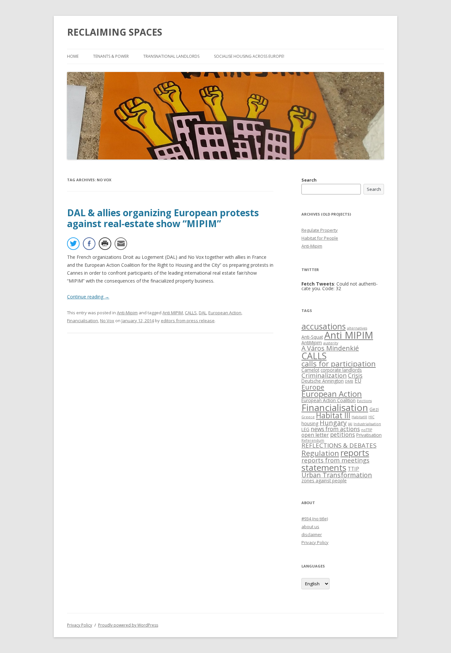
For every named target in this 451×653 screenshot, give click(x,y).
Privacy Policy (315, 542)
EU (358, 380)
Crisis (355, 375)
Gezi (374, 409)
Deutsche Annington (322, 381)
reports (354, 453)
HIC (371, 417)
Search (309, 180)
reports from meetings (335, 460)
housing (309, 423)
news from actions (335, 429)
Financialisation (82, 321)
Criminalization (324, 375)
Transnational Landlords (171, 56)
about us (310, 527)
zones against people (324, 480)
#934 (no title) (314, 519)
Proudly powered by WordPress (128, 625)
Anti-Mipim (127, 313)
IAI (350, 424)
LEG (305, 429)
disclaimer (311, 534)
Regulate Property (319, 230)
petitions (342, 434)
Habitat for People (319, 238)
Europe (312, 387)
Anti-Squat (312, 337)
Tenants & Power (111, 56)
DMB (349, 381)
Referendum (312, 440)
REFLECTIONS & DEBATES (338, 445)
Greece (308, 417)
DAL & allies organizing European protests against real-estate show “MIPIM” (163, 218)
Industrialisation (367, 424)
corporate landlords (341, 370)
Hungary (333, 422)
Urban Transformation (336, 474)
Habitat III (333, 415)
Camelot (310, 370)
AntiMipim (311, 342)
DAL (202, 313)
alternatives (357, 328)
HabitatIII (359, 417)
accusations (323, 326)
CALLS (191, 313)
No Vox (107, 321)
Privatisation (369, 435)
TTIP (353, 468)
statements (323, 467)
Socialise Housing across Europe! (249, 56)
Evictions (364, 400)
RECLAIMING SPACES (114, 32)
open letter (315, 434)
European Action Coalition (328, 400)
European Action (224, 313)
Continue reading (88, 296)
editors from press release (188, 321)
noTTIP (366, 430)
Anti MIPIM (172, 313)
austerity (330, 343)
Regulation (320, 453)
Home (73, 56)
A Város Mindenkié (330, 348)
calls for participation (338, 364)
